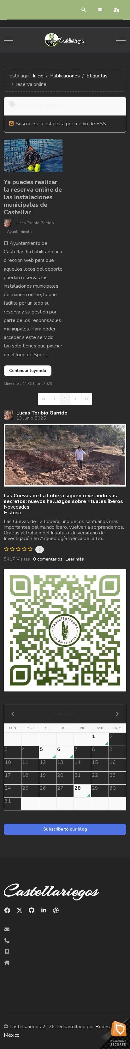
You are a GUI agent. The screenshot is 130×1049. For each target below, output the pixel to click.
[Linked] (44, 910)
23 (112, 775)
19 (43, 775)
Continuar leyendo (27, 371)
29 (95, 788)
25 (25, 788)
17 (8, 775)
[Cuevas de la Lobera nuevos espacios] (65, 455)
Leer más (75, 559)
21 (77, 775)
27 (60, 788)
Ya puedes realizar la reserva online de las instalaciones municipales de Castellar (33, 197)
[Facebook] (7, 910)
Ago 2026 (65, 713)
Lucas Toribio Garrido (34, 222)
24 (8, 788)
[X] (19, 910)
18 (25, 775)
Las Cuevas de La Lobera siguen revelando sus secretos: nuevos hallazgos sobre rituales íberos (63, 498)
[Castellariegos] (64, 40)
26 (43, 788)
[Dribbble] (56, 910)
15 (95, 762)
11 (25, 762)
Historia (12, 512)
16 (112, 762)
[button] (84, 10)
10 (8, 762)
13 (60, 762)
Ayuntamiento (19, 231)
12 (43, 762)
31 (8, 801)
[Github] (31, 910)
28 (77, 788)
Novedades (16, 507)
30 (112, 788)
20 (60, 775)
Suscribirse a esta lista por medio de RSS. (61, 123)
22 (95, 775)
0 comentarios (47, 559)
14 (77, 762)
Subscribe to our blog (65, 829)
